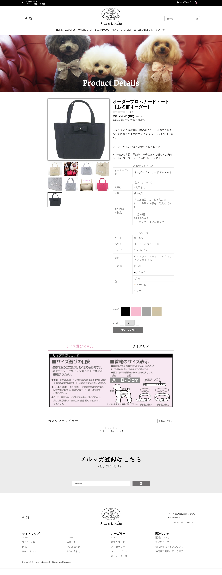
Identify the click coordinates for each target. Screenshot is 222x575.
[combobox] (182, 18)
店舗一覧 (71, 542)
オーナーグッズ (119, 556)
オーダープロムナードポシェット (153, 172)
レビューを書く (165, 421)
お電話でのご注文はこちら (184, 514)
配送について (162, 537)
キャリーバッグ (119, 551)
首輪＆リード (118, 542)
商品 (24, 546)
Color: (116, 308)
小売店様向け (73, 546)
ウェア (114, 537)
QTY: (115, 322)
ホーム (25, 537)
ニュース (71, 537)
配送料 (118, 120)
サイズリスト (142, 346)
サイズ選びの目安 (79, 346)
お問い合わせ (73, 551)
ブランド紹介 (29, 542)
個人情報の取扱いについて (169, 546)
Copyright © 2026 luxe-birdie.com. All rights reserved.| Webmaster (47, 562)
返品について (162, 542)
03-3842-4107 (31, 1)
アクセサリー (118, 546)
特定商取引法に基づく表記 (169, 551)
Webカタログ (29, 551)
